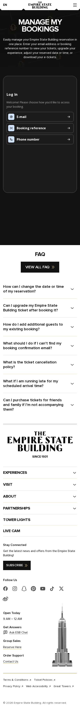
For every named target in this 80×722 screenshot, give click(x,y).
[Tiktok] (52, 588)
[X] (61, 588)
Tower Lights (16, 520)
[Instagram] (14, 588)
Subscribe (14, 565)
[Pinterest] (33, 588)
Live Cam (11, 531)
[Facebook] (5, 588)
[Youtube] (42, 588)
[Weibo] (5, 598)
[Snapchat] (24, 588)
